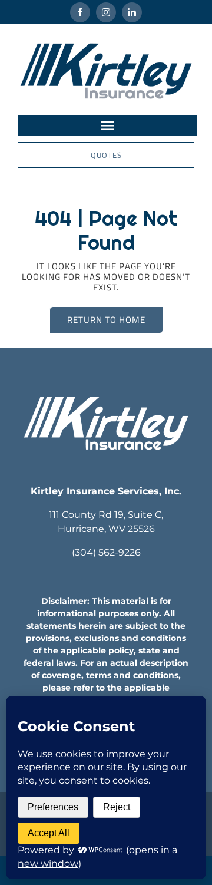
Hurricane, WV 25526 (106, 528)
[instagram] (106, 12)
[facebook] (80, 12)
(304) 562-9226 (106, 552)
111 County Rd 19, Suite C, (106, 514)
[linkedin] (132, 12)
